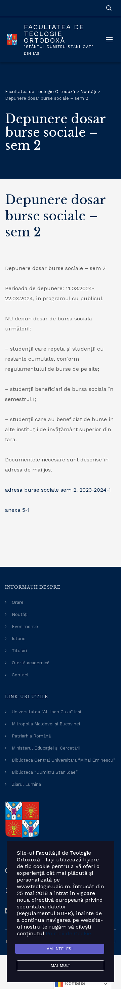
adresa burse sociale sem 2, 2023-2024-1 (58, 490)
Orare (18, 602)
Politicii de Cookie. (69, 933)
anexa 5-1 (17, 510)
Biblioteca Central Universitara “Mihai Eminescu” (63, 760)
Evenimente (25, 626)
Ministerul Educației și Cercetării (46, 748)
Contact (20, 674)
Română (74, 983)
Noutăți (20, 614)
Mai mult (61, 965)
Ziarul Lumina (26, 784)
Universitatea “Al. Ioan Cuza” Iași (46, 711)
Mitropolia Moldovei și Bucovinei (46, 723)
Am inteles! (60, 948)
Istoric (18, 638)
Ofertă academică (30, 662)
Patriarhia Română (31, 735)
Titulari (19, 650)
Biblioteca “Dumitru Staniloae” (45, 772)
